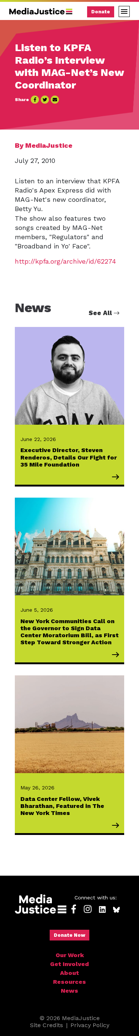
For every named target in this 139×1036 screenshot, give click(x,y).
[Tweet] (45, 100)
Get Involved (69, 964)
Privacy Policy (89, 1025)
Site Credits (46, 1025)
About (69, 972)
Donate (100, 11)
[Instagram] (87, 909)
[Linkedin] (102, 909)
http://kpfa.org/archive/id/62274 (65, 261)
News (69, 990)
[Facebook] (73, 909)
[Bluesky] (116, 909)
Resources (69, 981)
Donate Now (69, 935)
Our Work (70, 955)
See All (101, 313)
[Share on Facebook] (35, 100)
